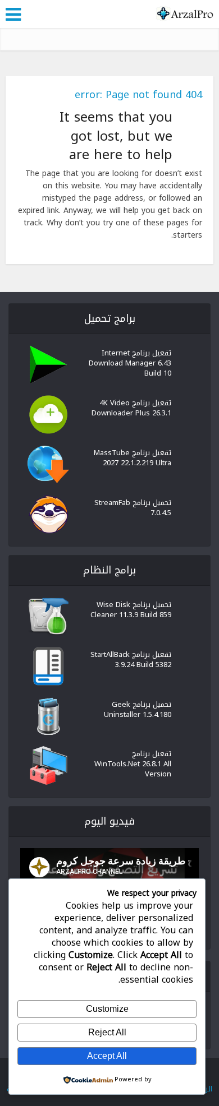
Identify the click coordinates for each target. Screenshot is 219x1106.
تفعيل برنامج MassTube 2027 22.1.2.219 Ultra (132, 457)
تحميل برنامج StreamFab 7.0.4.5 (132, 507)
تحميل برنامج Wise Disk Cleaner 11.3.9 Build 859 (130, 609)
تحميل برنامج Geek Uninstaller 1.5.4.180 (137, 708)
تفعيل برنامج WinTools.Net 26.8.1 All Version (132, 763)
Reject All (107, 1032)
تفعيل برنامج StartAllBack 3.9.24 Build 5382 (130, 658)
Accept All (107, 1056)
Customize (107, 1009)
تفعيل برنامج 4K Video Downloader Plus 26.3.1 (131, 407)
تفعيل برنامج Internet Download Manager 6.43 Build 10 (130, 362)
